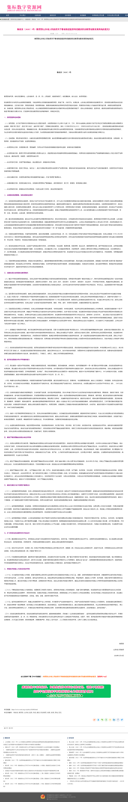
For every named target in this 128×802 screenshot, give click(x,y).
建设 (38, 712)
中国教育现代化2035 (72, 126)
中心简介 (23, 15)
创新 (48, 712)
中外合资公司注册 (113, 15)
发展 (52, 712)
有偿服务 (83, 15)
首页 (7, 15)
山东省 (26, 712)
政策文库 (53, 15)
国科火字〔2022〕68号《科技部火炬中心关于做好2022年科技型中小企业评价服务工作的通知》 (32, 747)
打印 (7, 728)
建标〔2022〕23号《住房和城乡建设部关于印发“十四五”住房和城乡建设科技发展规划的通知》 (96, 763)
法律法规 (38, 15)
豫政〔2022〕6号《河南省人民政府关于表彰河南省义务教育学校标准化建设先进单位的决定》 (96, 768)
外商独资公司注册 (98, 15)
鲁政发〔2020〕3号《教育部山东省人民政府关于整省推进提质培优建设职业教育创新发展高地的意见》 (62, 19)
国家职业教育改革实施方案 (91, 126)
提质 (30, 712)
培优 (34, 712)
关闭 (12, 728)
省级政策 (28, 19)
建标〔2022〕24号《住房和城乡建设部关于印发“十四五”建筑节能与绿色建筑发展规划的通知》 (96, 765)
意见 (59, 712)
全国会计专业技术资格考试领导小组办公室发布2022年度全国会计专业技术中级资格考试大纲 (32, 770)
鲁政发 (15, 712)
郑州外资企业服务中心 (17, 19)
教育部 (21, 712)
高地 (56, 712)
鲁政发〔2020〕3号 (64, 72)
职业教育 (43, 712)
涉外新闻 (68, 15)
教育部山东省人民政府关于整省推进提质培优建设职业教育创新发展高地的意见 (64, 39)
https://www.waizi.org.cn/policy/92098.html (25, 709)
